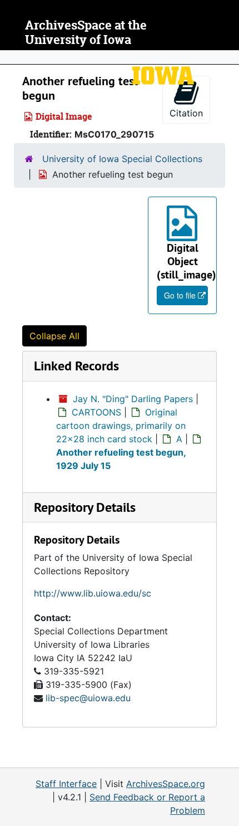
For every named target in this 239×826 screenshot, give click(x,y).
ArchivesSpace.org (165, 783)
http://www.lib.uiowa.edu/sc (92, 593)
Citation (186, 113)
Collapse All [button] (54, 335)
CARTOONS (96, 412)
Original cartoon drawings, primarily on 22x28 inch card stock (121, 425)
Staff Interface (66, 783)
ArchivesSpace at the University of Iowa (86, 32)
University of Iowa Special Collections (122, 158)
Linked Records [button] (76, 365)
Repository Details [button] (85, 507)
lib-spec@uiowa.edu (88, 697)
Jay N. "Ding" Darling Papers (133, 398)
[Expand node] (228, 57)
